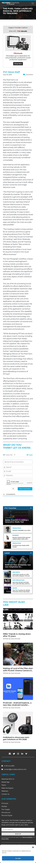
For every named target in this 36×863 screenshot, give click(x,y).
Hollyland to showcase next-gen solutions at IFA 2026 (16, 738)
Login (30, 455)
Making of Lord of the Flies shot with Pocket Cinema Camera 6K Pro (18, 670)
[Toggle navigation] (32, 3)
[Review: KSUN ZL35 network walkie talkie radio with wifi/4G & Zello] (7, 537)
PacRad (4, 806)
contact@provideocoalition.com (15, 769)
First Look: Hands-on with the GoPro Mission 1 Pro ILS (21, 575)
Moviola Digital (7, 815)
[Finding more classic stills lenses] (7, 545)
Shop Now (18, 64)
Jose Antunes (15, 639)
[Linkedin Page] (22, 754)
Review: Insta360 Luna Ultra (21, 530)
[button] (33, 847)
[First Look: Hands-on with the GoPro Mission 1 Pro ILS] (7, 574)
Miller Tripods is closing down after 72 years (17, 635)
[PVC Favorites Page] (31, 508)
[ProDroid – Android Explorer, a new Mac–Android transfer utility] (18, 688)
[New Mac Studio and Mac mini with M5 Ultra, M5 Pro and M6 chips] (7, 582)
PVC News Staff (11, 72)
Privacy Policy (5, 838)
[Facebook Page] (10, 754)
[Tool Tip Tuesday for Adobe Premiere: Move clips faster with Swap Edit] (7, 589)
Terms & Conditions (27, 837)
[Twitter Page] (14, 754)
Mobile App (5, 782)
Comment (29, 74)
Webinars (5, 791)
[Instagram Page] (18, 754)
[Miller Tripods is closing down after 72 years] (18, 619)
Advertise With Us (8, 779)
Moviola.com (6, 812)
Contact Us (5, 794)
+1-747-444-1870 (8, 766)
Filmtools (5, 803)
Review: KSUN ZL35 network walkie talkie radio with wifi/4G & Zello (21, 539)
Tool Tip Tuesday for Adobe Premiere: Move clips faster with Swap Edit (21, 591)
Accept (18, 858)
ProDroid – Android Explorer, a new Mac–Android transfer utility (17, 705)
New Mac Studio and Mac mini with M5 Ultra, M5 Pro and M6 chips (20, 584)
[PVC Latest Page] (31, 553)
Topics (4, 785)
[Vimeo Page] (26, 754)
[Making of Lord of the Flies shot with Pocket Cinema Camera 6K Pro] (18, 654)
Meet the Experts (7, 788)
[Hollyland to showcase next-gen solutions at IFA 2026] (18, 723)
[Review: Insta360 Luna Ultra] (7, 529)
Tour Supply (6, 809)
